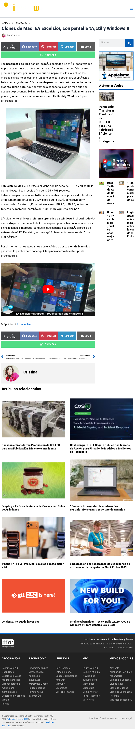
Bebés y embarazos (66, 675)
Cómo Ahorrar (90, 691)
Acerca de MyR (125, 647)
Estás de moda (64, 671)
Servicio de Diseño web (119, 643)
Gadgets (8, 22)
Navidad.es (89, 675)
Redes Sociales (37, 687)
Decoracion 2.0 (10, 667)
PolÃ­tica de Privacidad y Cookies (104, 718)
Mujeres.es (61, 687)
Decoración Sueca (11, 675)
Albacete (114, 667)
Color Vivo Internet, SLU (17, 719)
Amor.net (60, 679)
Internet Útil (35, 695)
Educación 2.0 (90, 667)
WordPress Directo (39, 683)
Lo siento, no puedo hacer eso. (21, 621)
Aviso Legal (127, 718)
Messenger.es (36, 671)
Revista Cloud (36, 691)
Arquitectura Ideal (11, 679)
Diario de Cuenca (119, 687)
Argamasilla (116, 675)
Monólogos (88, 683)
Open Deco (8, 671)
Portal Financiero (92, 695)
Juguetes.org (90, 679)
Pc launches (24, 324)
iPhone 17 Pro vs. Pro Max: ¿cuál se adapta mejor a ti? (111, 226)
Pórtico (5, 703)
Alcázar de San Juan (121, 671)
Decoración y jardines (13, 695)
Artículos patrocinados (92, 643)
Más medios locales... (121, 699)
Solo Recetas (63, 667)
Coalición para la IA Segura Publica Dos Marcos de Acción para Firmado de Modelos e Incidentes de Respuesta (100, 449)
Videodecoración (11, 683)
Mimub (5, 699)
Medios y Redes (123, 639)
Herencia (114, 695)
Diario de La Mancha (121, 691)
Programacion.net (38, 667)
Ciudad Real (116, 683)
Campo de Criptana (120, 679)
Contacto (109, 647)
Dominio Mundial (91, 671)
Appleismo (34, 675)
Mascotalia (88, 687)
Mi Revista (88, 699)
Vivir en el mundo (65, 691)
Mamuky (60, 683)
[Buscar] (129, 43)
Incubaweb (35, 679)
